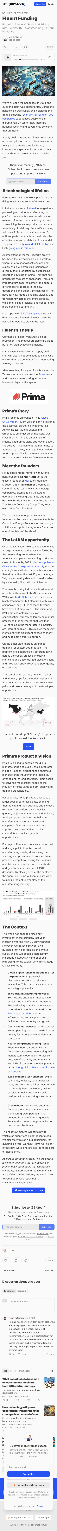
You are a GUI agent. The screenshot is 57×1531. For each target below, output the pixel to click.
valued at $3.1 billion (37, 244)
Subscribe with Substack (30, 1485)
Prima (41, 374)
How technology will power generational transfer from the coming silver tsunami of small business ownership (21, 1411)
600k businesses (28, 597)
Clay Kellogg (20, 1427)
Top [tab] (5, 1371)
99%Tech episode (31, 313)
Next (47, 1270)
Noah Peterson (16, 1317)
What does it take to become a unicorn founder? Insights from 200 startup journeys (20, 1383)
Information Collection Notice (30, 1236)
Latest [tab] (13, 1371)
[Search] (52, 1371)
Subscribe (40, 4)
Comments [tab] (9, 1291)
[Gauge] (50, 57)
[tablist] (15, 1291)
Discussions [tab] (24, 1371)
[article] (28, 1389)
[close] (48, 1433)
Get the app (43, 1517)
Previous (11, 1270)
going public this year (21, 248)
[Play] (7, 57)
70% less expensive (19, 1013)
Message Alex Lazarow (30, 1190)
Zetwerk (32, 208)
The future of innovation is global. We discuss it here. (21, 1391)
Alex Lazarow (15, 37)
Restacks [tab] (21, 1291)
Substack (14, 1524)
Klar (27, 480)
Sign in (51, 4)
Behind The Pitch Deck (15, 13)
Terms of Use (42, 1233)
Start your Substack (21, 1517)
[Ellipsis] (53, 1317)
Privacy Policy (33, 1497)
